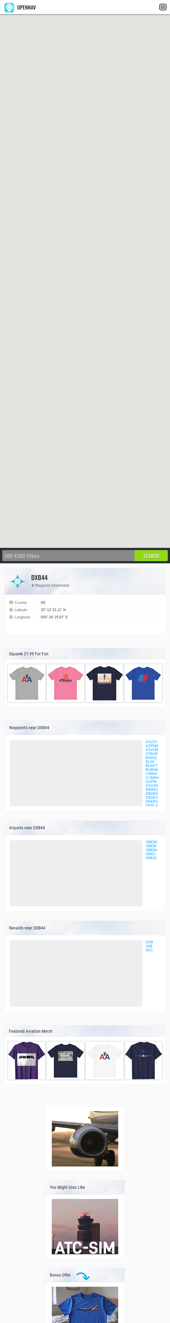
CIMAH (151, 774)
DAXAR (152, 786)
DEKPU (152, 801)
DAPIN (151, 782)
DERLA (152, 805)
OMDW (151, 842)
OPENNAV (26, 7)
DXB (149, 942)
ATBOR (152, 754)
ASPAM (152, 746)
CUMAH (152, 778)
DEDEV (152, 797)
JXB (149, 946)
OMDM (151, 850)
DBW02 (152, 793)
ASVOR (152, 750)
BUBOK (152, 770)
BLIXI (150, 762)
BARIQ (151, 758)
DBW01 (152, 790)
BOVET (152, 766)
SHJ (149, 950)
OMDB (151, 846)
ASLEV (151, 742)
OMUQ (151, 858)
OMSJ (150, 854)
